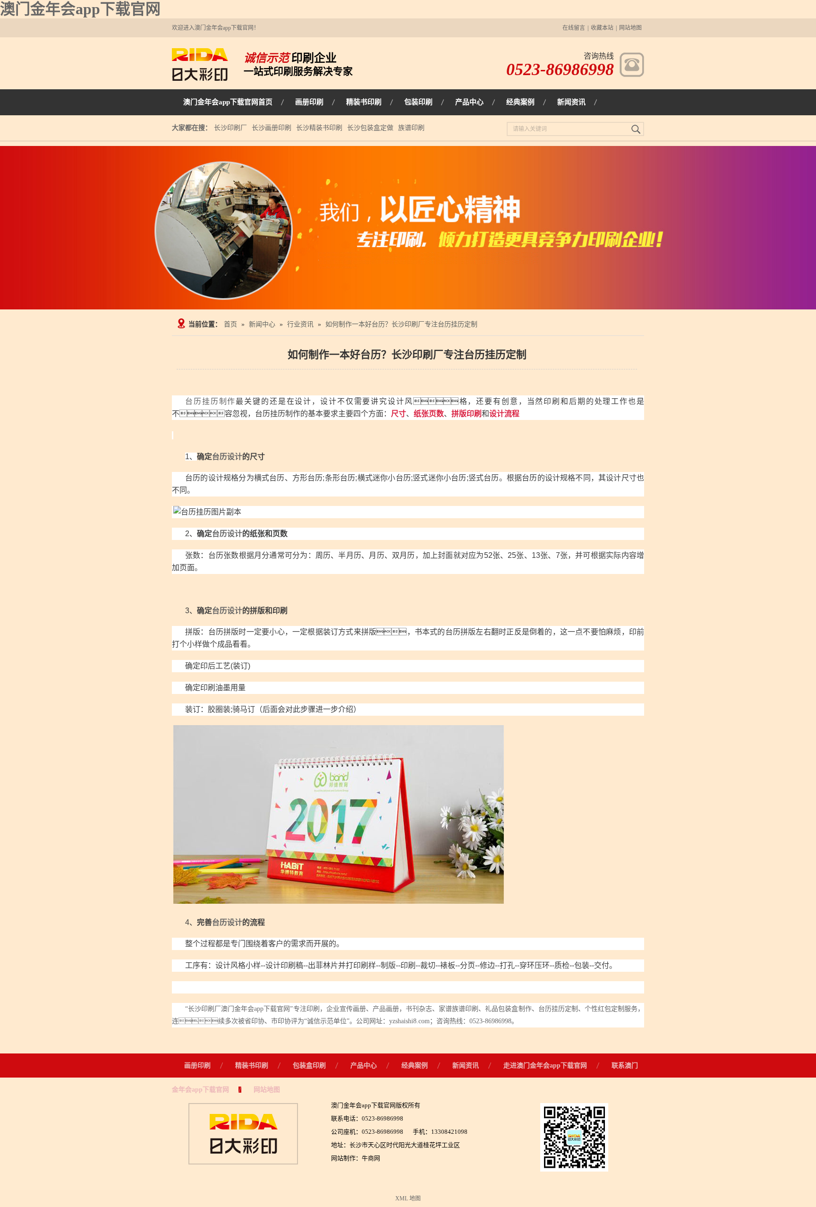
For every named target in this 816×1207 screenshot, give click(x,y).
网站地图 (630, 28)
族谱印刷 (411, 127)
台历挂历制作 (210, 401)
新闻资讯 (465, 1065)
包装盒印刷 (309, 1065)
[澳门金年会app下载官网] (200, 79)
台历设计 (227, 457)
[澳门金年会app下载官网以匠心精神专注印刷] (408, 227)
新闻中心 (262, 324)
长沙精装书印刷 (319, 127)
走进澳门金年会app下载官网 (545, 1065)
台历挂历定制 (558, 1008)
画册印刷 (197, 1065)
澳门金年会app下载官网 (80, 8)
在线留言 (573, 28)
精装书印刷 (251, 1065)
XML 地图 (408, 1198)
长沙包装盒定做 (370, 127)
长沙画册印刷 (271, 127)
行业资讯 (300, 324)
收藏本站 (602, 28)
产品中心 (363, 1065)
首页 (230, 324)
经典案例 (414, 1065)
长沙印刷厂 (230, 127)
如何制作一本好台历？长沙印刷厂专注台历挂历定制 (401, 324)
